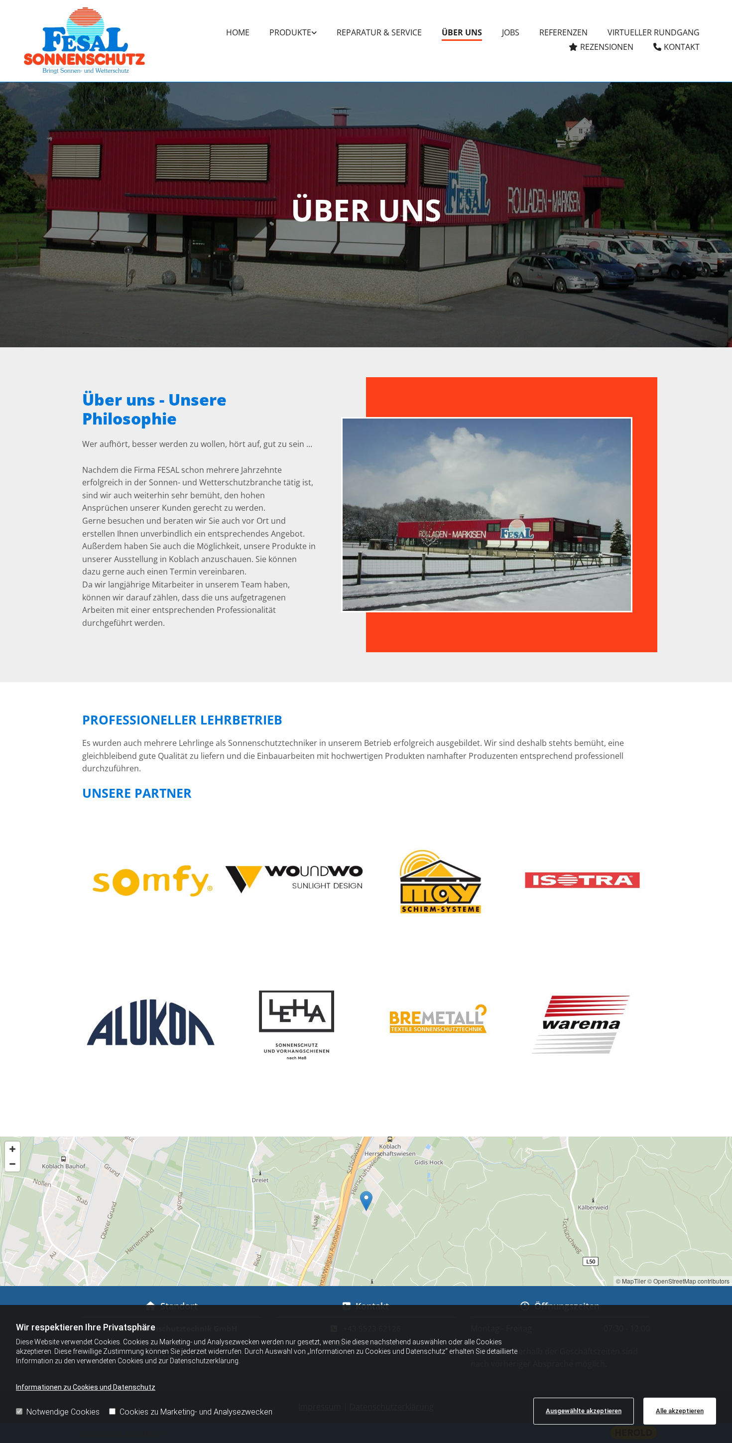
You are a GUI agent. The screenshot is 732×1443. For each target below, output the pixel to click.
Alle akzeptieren (680, 1411)
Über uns (462, 32)
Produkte (290, 32)
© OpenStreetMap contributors (688, 1281)
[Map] (366, 1211)
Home (237, 32)
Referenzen (563, 32)
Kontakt (682, 46)
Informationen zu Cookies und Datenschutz (85, 1387)
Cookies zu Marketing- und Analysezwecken (196, 1412)
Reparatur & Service (379, 32)
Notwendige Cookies (63, 1412)
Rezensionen (606, 46)
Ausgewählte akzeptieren (583, 1411)
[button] (366, 1201)
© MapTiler (631, 1281)
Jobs (510, 32)
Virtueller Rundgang (654, 32)
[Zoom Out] (12, 1163)
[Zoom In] (12, 1149)
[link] (293, 33)
